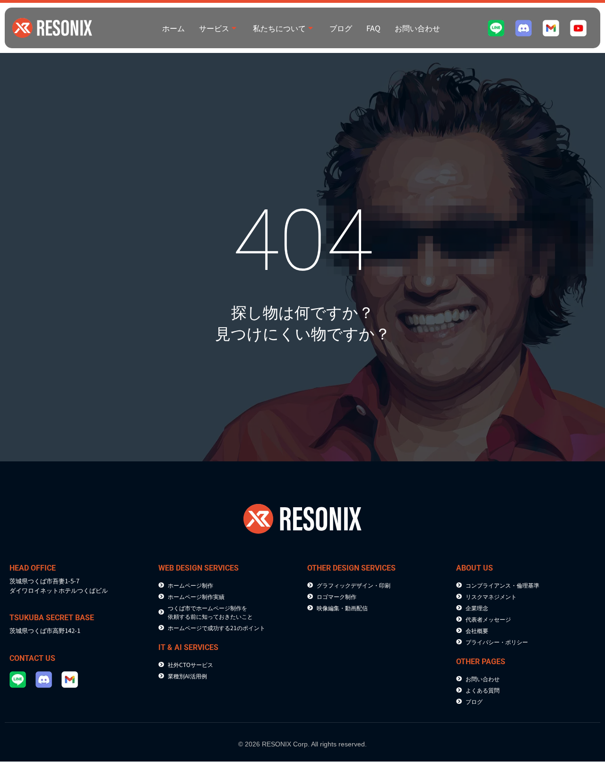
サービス (214, 28)
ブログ (340, 28)
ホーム (173, 28)
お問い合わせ (417, 28)
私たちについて (279, 28)
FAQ (373, 28)
